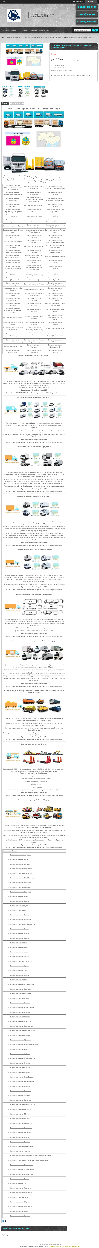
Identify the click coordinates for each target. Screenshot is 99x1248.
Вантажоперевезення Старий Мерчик (22, 1169)
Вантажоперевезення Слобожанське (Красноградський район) (30, 1155)
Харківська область (10, 851)
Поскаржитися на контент (57, 1246)
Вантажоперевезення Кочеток (20, 1017)
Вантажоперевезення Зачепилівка (21, 961)
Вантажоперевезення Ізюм (18, 980)
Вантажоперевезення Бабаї (19, 859)
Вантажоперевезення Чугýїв (19, 1197)
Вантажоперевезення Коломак (20, 1003)
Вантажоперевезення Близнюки (20, 887)
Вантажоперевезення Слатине (20, 1151)
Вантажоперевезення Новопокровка (22, 1081)
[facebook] (3, 1221)
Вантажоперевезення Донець (19, 956)
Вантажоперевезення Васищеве (20, 915)
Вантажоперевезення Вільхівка (20, 1086)
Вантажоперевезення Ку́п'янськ (20, 1040)
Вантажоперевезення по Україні (17, 37)
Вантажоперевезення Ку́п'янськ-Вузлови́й (24, 1044)
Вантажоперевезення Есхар (19, 1211)
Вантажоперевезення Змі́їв (19, 970)
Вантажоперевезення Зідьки (19, 966)
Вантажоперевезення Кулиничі (20, 1035)
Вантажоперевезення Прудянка (20, 1132)
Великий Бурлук (61, 37)
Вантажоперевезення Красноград (21, 1021)
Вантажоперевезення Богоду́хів (20, 892)
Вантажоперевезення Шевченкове (21, 1206)
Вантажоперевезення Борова (19, 901)
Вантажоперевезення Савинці (20, 1142)
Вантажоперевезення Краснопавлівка (22, 1031)
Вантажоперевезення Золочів (19, 975)
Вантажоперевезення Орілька (20, 1095)
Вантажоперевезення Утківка (19, 1179)
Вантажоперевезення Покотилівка (21, 1123)
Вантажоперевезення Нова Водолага (22, 1077)
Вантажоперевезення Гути (18, 943)
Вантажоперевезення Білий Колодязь (22, 878)
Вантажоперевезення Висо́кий (20, 938)
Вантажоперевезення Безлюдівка (21, 873)
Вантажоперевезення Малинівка (20, 1063)
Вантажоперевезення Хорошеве (20, 1188)
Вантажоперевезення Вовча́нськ (20, 933)
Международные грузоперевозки (36, 30)
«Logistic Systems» (9, 30)
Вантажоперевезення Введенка (20, 919)
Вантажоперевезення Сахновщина (21, 1146)
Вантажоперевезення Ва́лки (19, 910)
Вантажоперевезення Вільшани (20, 1091)
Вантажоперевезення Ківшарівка (20, 994)
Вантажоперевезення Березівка (20, 882)
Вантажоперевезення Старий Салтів (22, 1174)
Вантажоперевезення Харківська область (41, 37)
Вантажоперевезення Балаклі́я (20, 864)
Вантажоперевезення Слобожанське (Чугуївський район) (29, 1160)
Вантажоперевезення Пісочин (19, 1114)
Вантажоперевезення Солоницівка (21, 1165)
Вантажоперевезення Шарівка (20, 1202)
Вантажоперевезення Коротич (20, 1012)
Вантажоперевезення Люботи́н (20, 1054)
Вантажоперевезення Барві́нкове (21, 868)
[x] (5, 1221)
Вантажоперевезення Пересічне (20, 1109)
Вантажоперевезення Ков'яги (19, 998)
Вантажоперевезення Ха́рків (19, 1183)
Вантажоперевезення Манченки (20, 1068)
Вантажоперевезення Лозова (19, 1049)
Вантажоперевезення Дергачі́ (19, 952)
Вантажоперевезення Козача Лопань (22, 984)
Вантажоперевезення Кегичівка (20, 989)
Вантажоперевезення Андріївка (20, 855)
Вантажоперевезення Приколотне (21, 1128)
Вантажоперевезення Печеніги (20, 1118)
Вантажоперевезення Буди (19, 906)
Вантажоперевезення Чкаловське (21, 1192)
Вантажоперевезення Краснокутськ (21, 1026)
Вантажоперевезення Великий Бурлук (22, 924)
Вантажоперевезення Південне (20, 1216)
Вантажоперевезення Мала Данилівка (22, 1058)
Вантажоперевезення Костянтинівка (22, 1007)
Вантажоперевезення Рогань (19, 1137)
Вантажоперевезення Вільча (19, 929)
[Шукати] (95, 30)
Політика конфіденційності (72, 1246)
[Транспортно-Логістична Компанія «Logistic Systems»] (14, 15)
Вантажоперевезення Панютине (20, 1100)
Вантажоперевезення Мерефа (20, 1072)
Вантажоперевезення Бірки (19, 896)
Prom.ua (59, 1244)
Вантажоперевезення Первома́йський (22, 1105)
